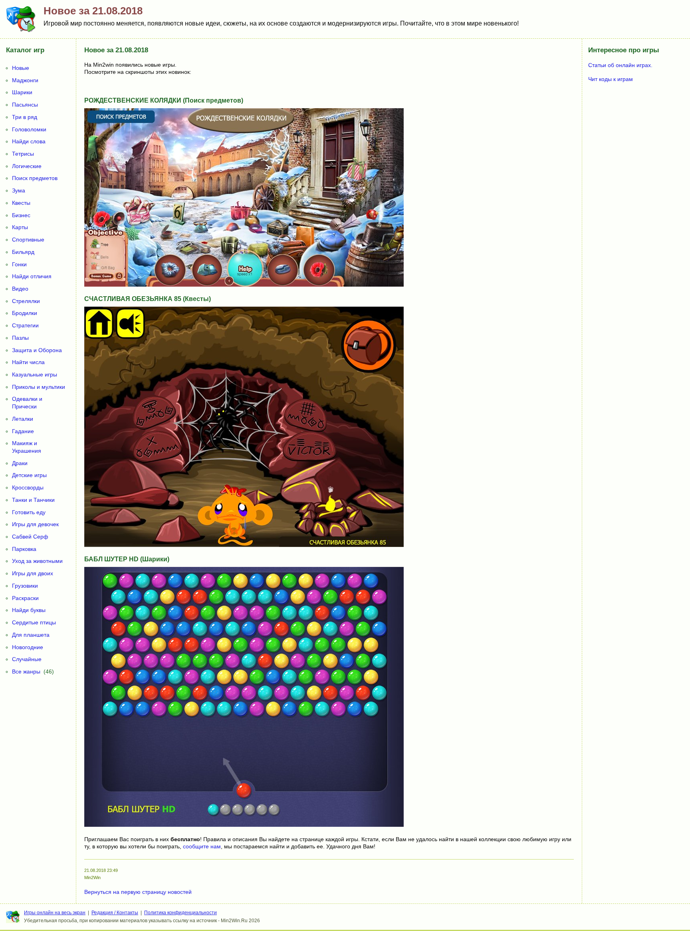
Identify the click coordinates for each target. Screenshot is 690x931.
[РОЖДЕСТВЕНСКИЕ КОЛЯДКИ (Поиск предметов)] (244, 284)
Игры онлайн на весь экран (54, 912)
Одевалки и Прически (27, 403)
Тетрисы (23, 154)
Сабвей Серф (30, 536)
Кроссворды (28, 487)
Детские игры (29, 475)
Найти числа (28, 362)
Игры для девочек (35, 524)
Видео (20, 288)
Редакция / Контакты (114, 912)
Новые (20, 68)
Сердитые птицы (34, 622)
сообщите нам (202, 846)
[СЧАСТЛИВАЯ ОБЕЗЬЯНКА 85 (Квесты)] (244, 545)
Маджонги (25, 80)
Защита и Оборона (37, 350)
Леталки (22, 419)
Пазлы (20, 338)
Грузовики (25, 585)
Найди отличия (32, 276)
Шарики (22, 92)
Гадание (23, 431)
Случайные (27, 659)
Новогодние (27, 647)
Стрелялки (26, 301)
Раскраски (25, 598)
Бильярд (23, 252)
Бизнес (21, 215)
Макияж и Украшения (26, 447)
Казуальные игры (34, 374)
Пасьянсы (25, 104)
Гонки (19, 264)
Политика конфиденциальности (180, 912)
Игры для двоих (32, 573)
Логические (27, 166)
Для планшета (31, 635)
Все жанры (26, 671)
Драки (20, 463)
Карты (20, 227)
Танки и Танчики (33, 500)
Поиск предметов (35, 178)
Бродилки (24, 313)
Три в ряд (24, 117)
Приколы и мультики (38, 387)
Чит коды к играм (610, 79)
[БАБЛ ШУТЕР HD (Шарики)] (244, 825)
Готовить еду (29, 512)
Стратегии (25, 325)
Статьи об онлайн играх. (620, 65)
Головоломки (29, 129)
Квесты (21, 203)
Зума (18, 190)
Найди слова (29, 141)
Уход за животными (37, 561)
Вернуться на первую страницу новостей (138, 892)
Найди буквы (29, 610)
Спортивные (28, 239)
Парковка (24, 549)
